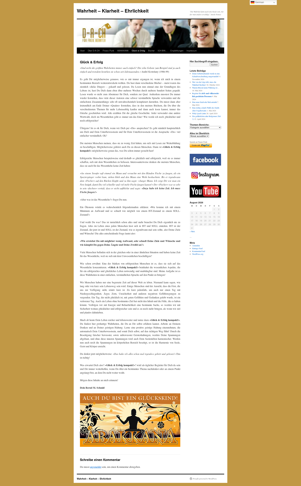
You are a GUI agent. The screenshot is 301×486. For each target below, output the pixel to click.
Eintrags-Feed (197, 248)
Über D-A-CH (94, 50)
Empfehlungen (176, 50)
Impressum (192, 50)
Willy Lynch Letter (199, 113)
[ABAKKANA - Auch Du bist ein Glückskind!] (130, 420)
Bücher (151, 50)
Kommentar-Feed (198, 251)
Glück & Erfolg (138, 50)
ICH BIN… (162, 50)
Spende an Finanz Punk (198, 142)
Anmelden (196, 245)
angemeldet (95, 466)
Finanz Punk (108, 50)
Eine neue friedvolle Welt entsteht (204, 102)
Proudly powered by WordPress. (205, 478)
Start (82, 50)
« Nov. (192, 231)
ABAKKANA (123, 50)
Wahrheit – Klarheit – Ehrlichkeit (113, 10)
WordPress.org (197, 254)
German (259, 2)
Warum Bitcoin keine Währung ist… (205, 87)
